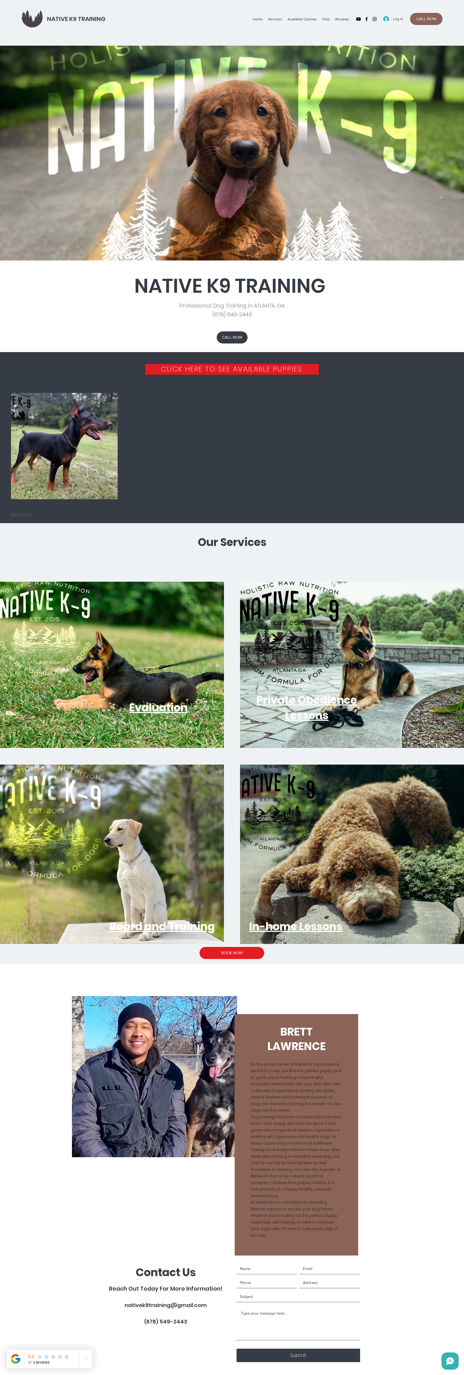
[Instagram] (374, 19)
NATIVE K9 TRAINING (76, 19)
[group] (232, 456)
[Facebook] (366, 19)
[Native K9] (358, 19)
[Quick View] (64, 446)
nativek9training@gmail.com (166, 1305)
